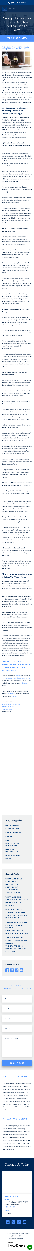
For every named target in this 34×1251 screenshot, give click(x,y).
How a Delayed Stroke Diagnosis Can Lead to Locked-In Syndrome (17, 914)
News (8, 859)
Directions (10, 1207)
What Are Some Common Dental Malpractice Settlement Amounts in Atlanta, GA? (14, 885)
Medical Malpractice (17, 49)
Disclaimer (16, 1235)
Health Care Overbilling (12, 845)
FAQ (7, 840)
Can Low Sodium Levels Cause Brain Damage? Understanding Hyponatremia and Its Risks (16, 944)
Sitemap (22, 1235)
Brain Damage (13, 832)
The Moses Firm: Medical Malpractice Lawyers (16, 678)
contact (18, 676)
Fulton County (11, 693)
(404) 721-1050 (18, 3)
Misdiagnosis (12, 855)
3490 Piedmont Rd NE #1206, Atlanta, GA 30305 (16, 1203)
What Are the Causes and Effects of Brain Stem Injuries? (16, 901)
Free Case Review (17, 38)
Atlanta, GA (24, 683)
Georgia (14, 696)
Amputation (12, 825)
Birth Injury (12, 829)
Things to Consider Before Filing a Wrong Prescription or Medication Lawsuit (16, 927)
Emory (8, 836)
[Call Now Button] (29, 1247)
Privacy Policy (8, 1235)
